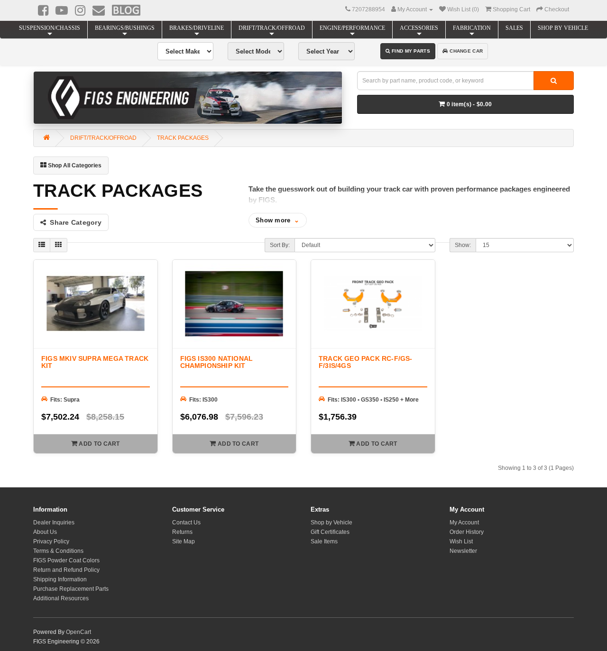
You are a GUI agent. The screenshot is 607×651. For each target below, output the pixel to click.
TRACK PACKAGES (183, 138)
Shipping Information (60, 579)
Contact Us (186, 522)
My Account (464, 522)
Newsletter (463, 551)
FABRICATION (472, 28)
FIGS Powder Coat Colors (66, 560)
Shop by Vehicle (331, 522)
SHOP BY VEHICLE (563, 28)
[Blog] (126, 10)
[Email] (98, 10)
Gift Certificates (330, 532)
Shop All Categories (73, 165)
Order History (467, 532)
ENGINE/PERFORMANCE (352, 28)
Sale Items (324, 541)
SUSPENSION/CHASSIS (49, 28)
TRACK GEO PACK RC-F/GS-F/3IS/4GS (366, 362)
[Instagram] (80, 10)
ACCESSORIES (419, 28)
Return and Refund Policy (66, 570)
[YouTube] (61, 10)
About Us (45, 532)
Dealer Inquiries (53, 522)
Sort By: (280, 245)
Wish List (461, 541)
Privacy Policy (51, 541)
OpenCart (78, 632)
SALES (514, 28)
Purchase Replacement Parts (71, 589)
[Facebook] (43, 10)
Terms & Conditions (58, 551)
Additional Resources (61, 598)
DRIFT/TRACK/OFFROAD (272, 28)
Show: (463, 245)
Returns (182, 532)
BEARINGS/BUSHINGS (125, 28)
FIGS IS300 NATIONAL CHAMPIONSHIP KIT (216, 362)
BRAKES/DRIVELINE (196, 28)
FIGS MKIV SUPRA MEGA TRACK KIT (94, 362)
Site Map (183, 541)
